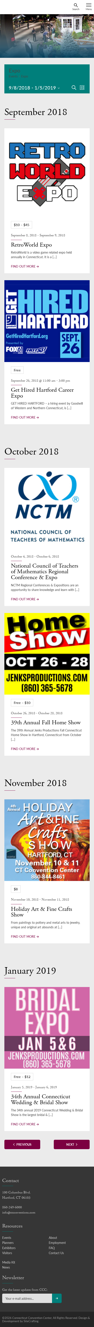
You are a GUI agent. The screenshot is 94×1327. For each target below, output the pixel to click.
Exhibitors (9, 1248)
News (6, 1267)
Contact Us (56, 1253)
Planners (8, 1243)
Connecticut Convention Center (19, 6)
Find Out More (23, 266)
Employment (57, 1243)
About (53, 1237)
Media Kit (8, 1262)
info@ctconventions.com (18, 1212)
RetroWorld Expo (31, 245)
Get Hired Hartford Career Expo (42, 393)
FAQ (52, 1248)
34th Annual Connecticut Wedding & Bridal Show (40, 1099)
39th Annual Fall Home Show (46, 722)
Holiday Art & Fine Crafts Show (41, 912)
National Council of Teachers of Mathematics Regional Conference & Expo (44, 571)
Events (13, 76)
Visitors (7, 1253)
